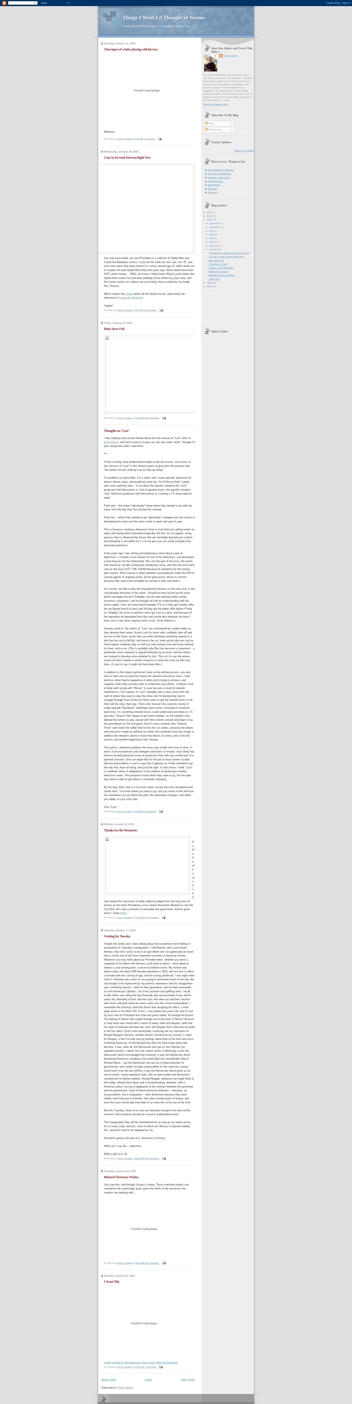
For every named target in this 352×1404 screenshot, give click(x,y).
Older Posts (188, 1379)
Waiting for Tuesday (117, 936)
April (211, 238)
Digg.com (212, 192)
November (214, 223)
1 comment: (150, 139)
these (123, 913)
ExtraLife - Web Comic (219, 177)
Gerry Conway (230, 55)
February (214, 246)
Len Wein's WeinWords (219, 173)
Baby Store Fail (114, 329)
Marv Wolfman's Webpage (221, 170)
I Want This (111, 1282)
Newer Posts (108, 1379)
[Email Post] (160, 139)
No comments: (152, 418)
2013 (209, 216)
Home (148, 1379)
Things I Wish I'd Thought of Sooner (164, 18)
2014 (209, 212)
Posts (211, 123)
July (211, 231)
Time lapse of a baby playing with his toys (131, 49)
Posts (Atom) (125, 1387)
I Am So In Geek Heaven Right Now (127, 157)
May (211, 234)
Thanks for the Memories (120, 830)
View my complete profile (215, 104)
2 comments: (150, 811)
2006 (209, 286)
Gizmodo (212, 189)
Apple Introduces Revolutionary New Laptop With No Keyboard (141, 1362)
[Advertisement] (221, 306)
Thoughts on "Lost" (117, 431)
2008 (209, 283)
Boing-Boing (111, 442)
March (212, 242)
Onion (129, 293)
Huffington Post (215, 181)
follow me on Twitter (244, 151)
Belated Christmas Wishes (121, 1177)
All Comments (215, 129)
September (215, 227)
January (213, 249)
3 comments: (150, 310)
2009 (209, 219)
